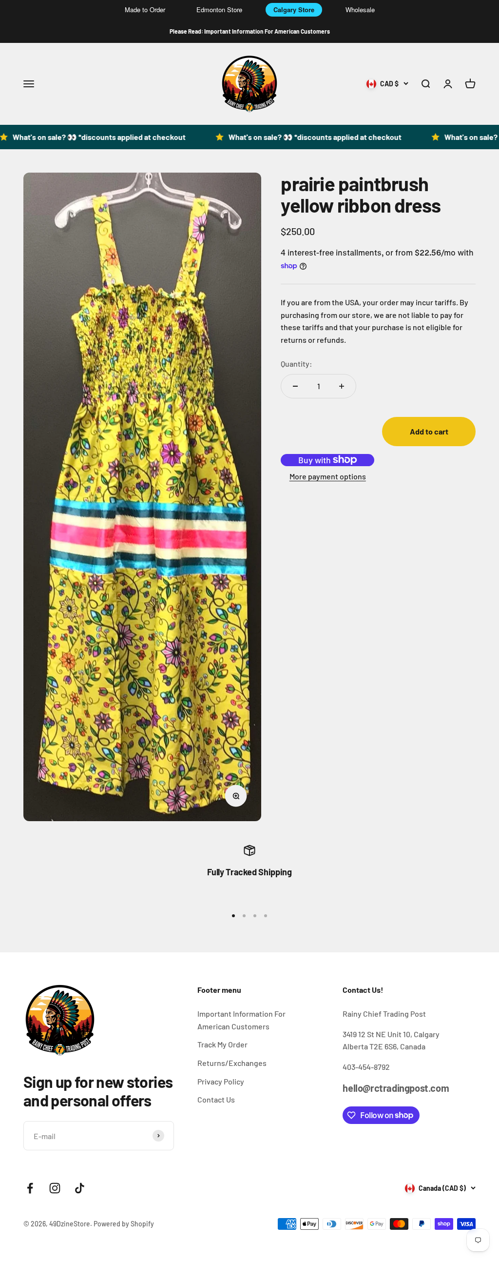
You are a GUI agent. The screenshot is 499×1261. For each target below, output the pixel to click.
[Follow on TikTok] (79, 1188)
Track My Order (222, 1044)
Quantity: (296, 363)
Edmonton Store (219, 9)
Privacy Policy (220, 1081)
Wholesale (360, 9)
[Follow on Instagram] (54, 1188)
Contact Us (216, 1099)
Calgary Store (293, 9)
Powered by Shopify (124, 1224)
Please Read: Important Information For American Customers (250, 31)
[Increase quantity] (341, 386)
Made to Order (145, 9)
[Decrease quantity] (295, 386)
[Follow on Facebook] (30, 1188)
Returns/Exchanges (232, 1062)
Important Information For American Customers (241, 1020)
